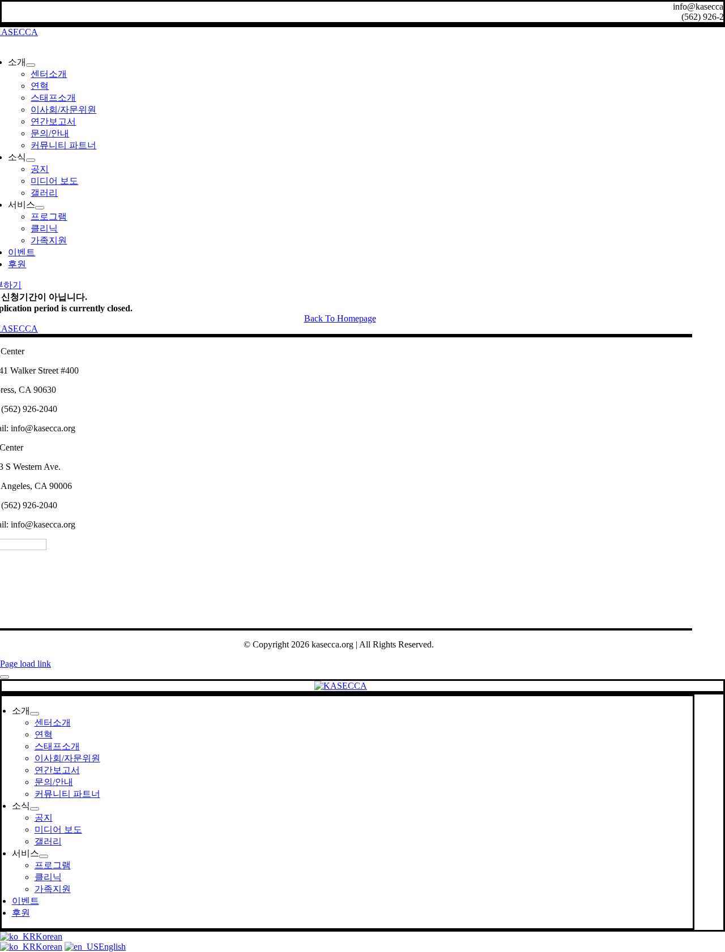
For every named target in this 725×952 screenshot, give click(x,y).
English (112, 946)
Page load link (25, 663)
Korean (49, 936)
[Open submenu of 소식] (30, 160)
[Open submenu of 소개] (30, 65)
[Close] (4, 677)
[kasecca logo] (340, 686)
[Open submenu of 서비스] (39, 207)
